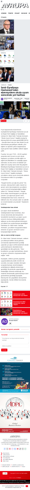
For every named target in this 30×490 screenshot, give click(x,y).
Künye (23, 466)
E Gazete (3, 17)
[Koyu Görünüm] (1, 10)
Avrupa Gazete (13, 320)
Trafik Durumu (6, 454)
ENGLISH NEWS (6, 465)
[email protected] (15, 445)
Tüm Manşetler (6, 457)
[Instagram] (12, 449)
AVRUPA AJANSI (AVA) (18, 465)
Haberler (3, 85)
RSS (5, 473)
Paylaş (4, 120)
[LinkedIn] (15, 449)
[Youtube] (17, 449)
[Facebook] (5, 449)
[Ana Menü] (1, 1)
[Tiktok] (20, 449)
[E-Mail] (10, 323)
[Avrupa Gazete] (15, 5)
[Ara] (3, 10)
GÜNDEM (3, 13)
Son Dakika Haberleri (8, 459)
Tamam (27, 482)
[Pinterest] (10, 449)
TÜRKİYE (10, 13)
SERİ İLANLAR (5, 466)
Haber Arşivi (6, 461)
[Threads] (23, 449)
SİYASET (17, 13)
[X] (7, 449)
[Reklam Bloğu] (15, 373)
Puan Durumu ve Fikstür (8, 456)
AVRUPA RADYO (15, 466)
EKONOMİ (24, 13)
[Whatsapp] (25, 449)
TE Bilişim (18, 477)
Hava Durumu (6, 453)
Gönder (4, 350)
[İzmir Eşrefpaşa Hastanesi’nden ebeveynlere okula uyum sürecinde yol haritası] (15, 110)
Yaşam (10, 85)
